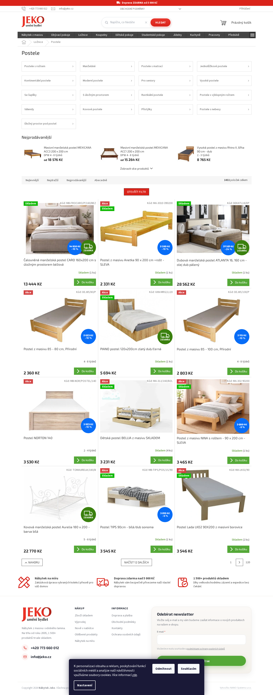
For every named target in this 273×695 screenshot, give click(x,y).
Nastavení (84, 685)
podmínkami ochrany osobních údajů (206, 649)
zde (134, 675)
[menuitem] (32, 35)
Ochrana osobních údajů (126, 635)
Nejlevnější (32, 180)
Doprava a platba (122, 616)
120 (248, 562)
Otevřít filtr (136, 191)
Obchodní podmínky (132, 9)
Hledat (160, 22)
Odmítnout (163, 668)
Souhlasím (188, 668)
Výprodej (80, 622)
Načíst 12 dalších (136, 562)
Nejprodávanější (76, 180)
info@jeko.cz (41, 657)
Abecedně (101, 180)
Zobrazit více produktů (134, 168)
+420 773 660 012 (45, 648)
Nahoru (33, 562)
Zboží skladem (84, 616)
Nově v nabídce (84, 628)
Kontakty (117, 628)
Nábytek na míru (85, 641)
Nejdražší (52, 180)
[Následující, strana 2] (239, 562)
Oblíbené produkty (86, 635)
